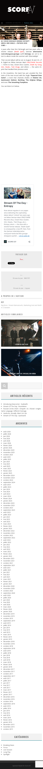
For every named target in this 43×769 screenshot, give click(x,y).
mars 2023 (7, 524)
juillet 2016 (7, 708)
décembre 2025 (8, 450)
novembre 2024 (9, 478)
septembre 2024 (9, 482)
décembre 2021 (8, 558)
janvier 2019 (7, 639)
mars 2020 (7, 607)
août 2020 (7, 595)
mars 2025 (7, 468)
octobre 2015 (8, 729)
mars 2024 (7, 496)
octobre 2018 (8, 646)
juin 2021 (6, 572)
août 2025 (7, 457)
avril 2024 (6, 494)
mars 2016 (7, 718)
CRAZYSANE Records (34, 62)
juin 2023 (6, 517)
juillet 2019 (7, 625)
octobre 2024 (8, 480)
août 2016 (7, 706)
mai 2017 (6, 685)
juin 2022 (6, 545)
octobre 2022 (8, 535)
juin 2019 (6, 628)
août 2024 (7, 485)
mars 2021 (7, 579)
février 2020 (7, 609)
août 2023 (7, 512)
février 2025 (7, 471)
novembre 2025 (9, 452)
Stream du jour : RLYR (21, 344)
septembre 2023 (9, 510)
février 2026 (7, 445)
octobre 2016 (8, 701)
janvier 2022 (7, 556)
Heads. (7, 67)
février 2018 (7, 664)
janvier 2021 (7, 584)
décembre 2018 (8, 641)
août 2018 (7, 651)
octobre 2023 (8, 508)
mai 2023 (6, 519)
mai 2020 (6, 602)
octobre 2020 (8, 591)
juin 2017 (6, 683)
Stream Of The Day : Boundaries (15, 406)
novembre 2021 (9, 561)
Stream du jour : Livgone (21, 288)
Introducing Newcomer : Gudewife (15, 404)
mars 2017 (7, 690)
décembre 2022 (8, 531)
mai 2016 (6, 713)
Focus (5, 747)
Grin (2, 67)
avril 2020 (6, 605)
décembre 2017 (8, 669)
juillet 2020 (7, 598)
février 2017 (7, 692)
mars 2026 (7, 443)
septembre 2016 (9, 704)
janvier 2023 (7, 528)
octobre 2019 (8, 618)
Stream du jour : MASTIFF (21, 278)
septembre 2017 (9, 676)
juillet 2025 (7, 459)
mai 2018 (6, 658)
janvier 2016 (7, 722)
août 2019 (7, 623)
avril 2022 (6, 549)
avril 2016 (6, 715)
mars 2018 (7, 662)
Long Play (6, 752)
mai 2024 (6, 492)
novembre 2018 (9, 644)
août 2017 (7, 678)
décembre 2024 (8, 475)
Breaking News (8, 745)
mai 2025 (6, 464)
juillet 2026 (7, 434)
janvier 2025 (7, 473)
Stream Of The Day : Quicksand (14, 416)
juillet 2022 (7, 542)
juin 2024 (6, 489)
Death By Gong (35, 65)
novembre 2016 (9, 699)
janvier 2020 (7, 611)
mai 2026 (6, 438)
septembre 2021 (9, 565)
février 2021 (7, 581)
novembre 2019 (9, 616)
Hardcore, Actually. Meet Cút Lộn (32, 23)
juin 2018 (6, 655)
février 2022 (7, 554)
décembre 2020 (8, 586)
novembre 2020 (9, 588)
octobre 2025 (8, 455)
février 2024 (7, 498)
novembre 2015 (9, 727)
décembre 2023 (8, 503)
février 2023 (7, 526)
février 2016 (7, 720)
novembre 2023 (9, 505)
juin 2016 (6, 711)
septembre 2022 (9, 538)
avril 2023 (6, 521)
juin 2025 (6, 462)
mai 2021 (6, 575)
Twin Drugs (15, 67)
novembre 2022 (9, 533)
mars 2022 (7, 551)
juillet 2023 (7, 515)
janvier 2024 (7, 501)
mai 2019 (6, 630)
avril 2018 (6, 660)
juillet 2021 (7, 570)
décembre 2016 (8, 697)
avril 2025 (6, 466)
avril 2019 (6, 632)
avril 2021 (6, 577)
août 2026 (7, 432)
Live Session (7, 750)
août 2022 (7, 540)
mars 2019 (7, 634)
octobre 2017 (8, 674)
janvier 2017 (7, 694)
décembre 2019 (8, 614)
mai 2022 (6, 547)
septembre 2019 (9, 621)
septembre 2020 (9, 593)
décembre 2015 (8, 724)
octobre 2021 (8, 563)
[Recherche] (41, 22)
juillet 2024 (7, 487)
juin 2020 (6, 600)
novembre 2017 (9, 671)
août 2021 (7, 568)
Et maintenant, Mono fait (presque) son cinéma (21, 373)
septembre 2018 (9, 648)
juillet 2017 (7, 681)
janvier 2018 (7, 667)
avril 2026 (6, 441)
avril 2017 (6, 688)
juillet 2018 (7, 653)
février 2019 (7, 637)
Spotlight (6, 754)
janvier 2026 (7, 448)
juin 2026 (6, 436)
